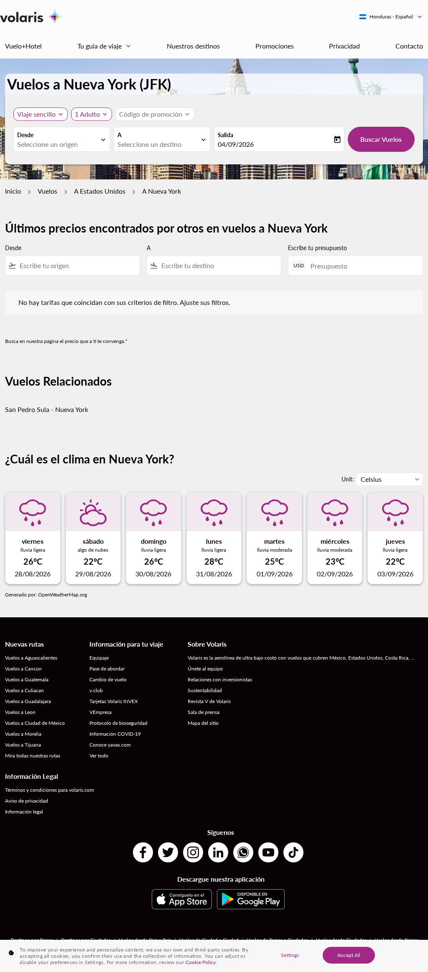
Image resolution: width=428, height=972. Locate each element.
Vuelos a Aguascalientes (31, 658)
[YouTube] (268, 852)
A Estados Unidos (99, 191)
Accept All (348, 955)
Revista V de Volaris (209, 701)
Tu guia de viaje (104, 46)
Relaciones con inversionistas (220, 679)
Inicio (13, 191)
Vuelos (47, 191)
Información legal (24, 811)
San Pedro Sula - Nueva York (46, 409)
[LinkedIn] (218, 852)
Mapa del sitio (203, 723)
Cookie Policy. (201, 962)
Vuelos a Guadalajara (28, 701)
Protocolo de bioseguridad (118, 723)
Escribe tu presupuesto (317, 247)
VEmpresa (100, 712)
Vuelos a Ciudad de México (35, 723)
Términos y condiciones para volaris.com (49, 790)
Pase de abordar (107, 668)
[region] (214, 956)
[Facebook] (143, 852)
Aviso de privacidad (26, 801)
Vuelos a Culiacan (24, 690)
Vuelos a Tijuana (23, 745)
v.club (96, 690)
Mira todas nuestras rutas (32, 755)
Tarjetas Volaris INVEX (113, 701)
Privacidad (344, 46)
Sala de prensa (203, 712)
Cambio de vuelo (108, 679)
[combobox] (57, 144)
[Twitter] (168, 852)
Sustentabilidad (205, 690)
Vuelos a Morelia (23, 734)
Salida (225, 134)
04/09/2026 (236, 144)
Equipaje (99, 658)
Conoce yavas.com (110, 745)
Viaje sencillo (36, 114)
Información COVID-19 (115, 734)
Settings (290, 955)
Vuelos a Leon (20, 712)
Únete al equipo (205, 668)
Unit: (347, 479)
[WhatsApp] (243, 852)
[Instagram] (193, 852)
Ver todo (98, 755)
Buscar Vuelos (381, 139)
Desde (25, 134)
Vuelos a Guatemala (26, 679)
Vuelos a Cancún (23, 668)
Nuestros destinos (193, 46)
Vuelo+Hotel (23, 46)
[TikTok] (293, 852)
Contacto (409, 46)
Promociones (274, 46)
